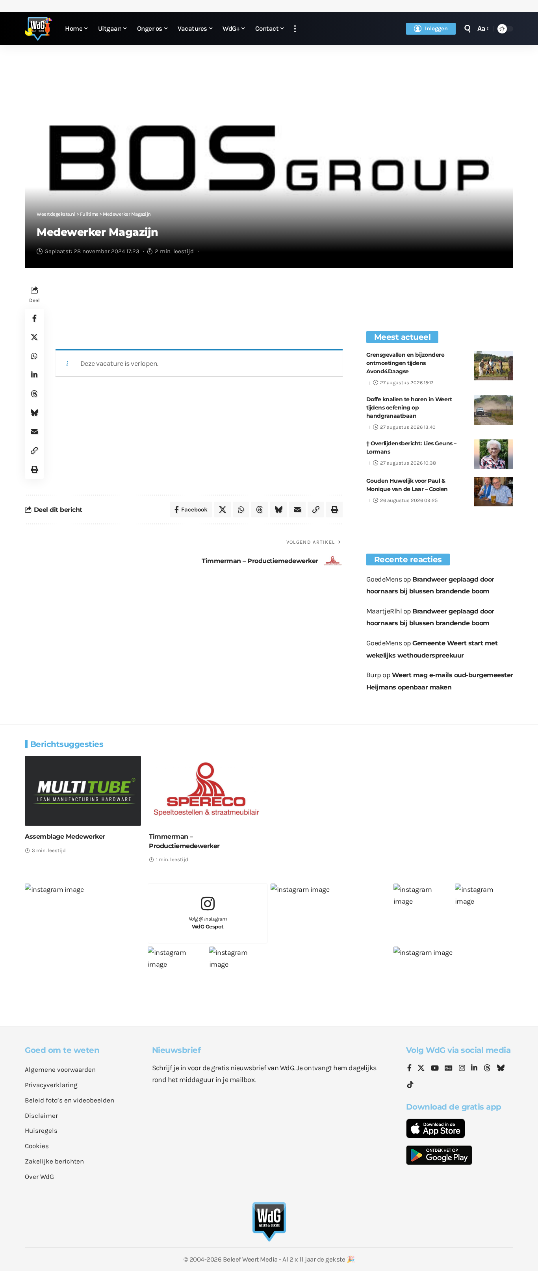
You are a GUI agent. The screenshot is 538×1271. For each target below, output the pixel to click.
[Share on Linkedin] (34, 374)
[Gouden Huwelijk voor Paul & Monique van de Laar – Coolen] (493, 491)
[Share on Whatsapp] (34, 355)
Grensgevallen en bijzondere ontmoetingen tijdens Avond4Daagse (405, 363)
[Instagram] (462, 1068)
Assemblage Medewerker (65, 836)
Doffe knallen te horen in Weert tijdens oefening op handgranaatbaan (409, 407)
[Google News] (448, 1068)
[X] (421, 1068)
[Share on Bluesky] (34, 412)
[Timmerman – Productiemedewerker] (207, 791)
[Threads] (487, 1068)
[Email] (34, 431)
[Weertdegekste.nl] (38, 29)
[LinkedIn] (474, 1068)
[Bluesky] (500, 1068)
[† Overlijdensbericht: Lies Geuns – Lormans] (493, 454)
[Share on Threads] (34, 393)
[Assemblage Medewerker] (83, 791)
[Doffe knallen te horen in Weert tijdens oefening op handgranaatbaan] (493, 410)
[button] (295, 28)
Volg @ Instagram (208, 922)
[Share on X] (34, 337)
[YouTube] (435, 1068)
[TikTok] (410, 1085)
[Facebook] (409, 1068)
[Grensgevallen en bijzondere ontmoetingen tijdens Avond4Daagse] (493, 365)
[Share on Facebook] (34, 318)
